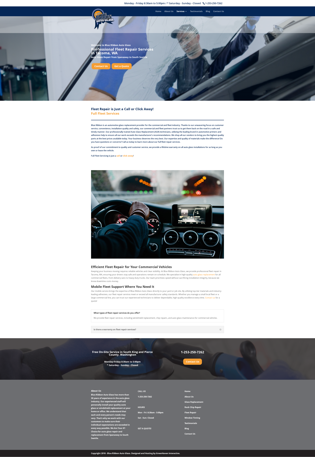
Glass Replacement (194, 402)
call (118, 155)
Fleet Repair (190, 412)
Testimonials (196, 11)
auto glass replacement (204, 274)
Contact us (210, 297)
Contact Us (218, 11)
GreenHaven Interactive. (168, 453)
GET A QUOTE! (144, 428)
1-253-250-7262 (213, 3)
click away (128, 155)
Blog (208, 11)
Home (158, 11)
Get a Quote (121, 66)
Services (180, 11)
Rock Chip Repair (193, 407)
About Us (168, 11)
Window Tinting (192, 417)
